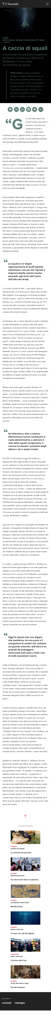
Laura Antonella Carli (20, 983)
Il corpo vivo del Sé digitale (22, 933)
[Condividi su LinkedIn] (28, 109)
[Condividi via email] (34, 109)
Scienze (6, 38)
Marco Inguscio (17, 929)
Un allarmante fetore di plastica (25, 879)
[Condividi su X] (16, 109)
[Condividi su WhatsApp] (22, 109)
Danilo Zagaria (9, 40)
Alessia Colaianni (17, 849)
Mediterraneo (17, 906)
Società (14, 873)
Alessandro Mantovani (20, 902)
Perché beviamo (18, 987)
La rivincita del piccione (21, 852)
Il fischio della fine (19, 960)
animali (7, 1002)
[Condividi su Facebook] (10, 109)
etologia (20, 1002)
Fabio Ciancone (17, 956)
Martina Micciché (17, 876)
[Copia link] (40, 109)
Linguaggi (15, 954)
